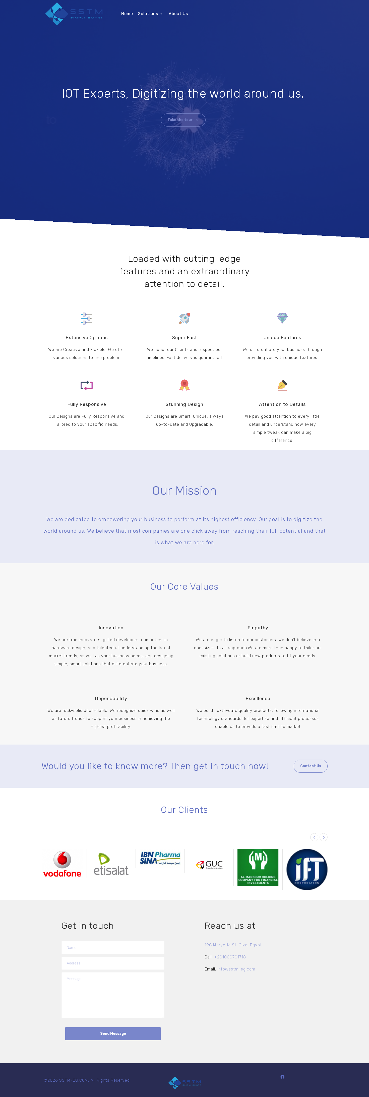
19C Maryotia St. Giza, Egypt (233, 945)
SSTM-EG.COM (73, 1080)
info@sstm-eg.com (236, 969)
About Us (178, 13)
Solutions (148, 13)
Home (127, 13)
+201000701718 (230, 957)
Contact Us (310, 766)
